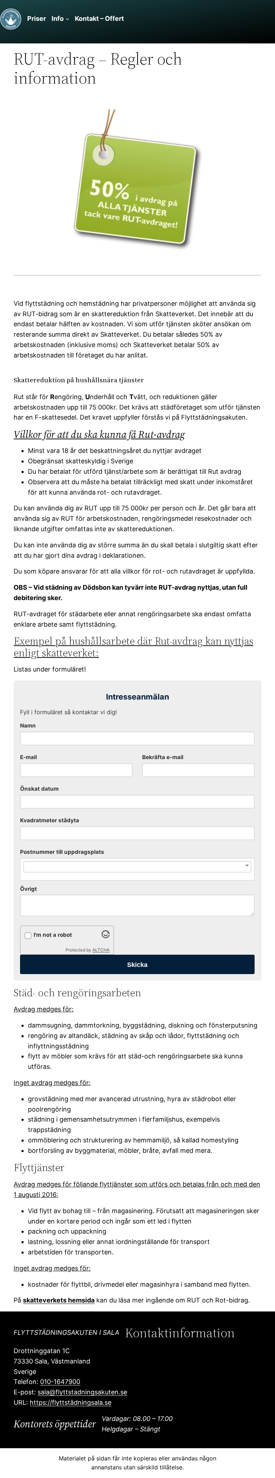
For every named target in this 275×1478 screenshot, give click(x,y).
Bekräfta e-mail (162, 757)
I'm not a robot (53, 934)
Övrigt (28, 888)
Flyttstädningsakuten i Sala (66, 1332)
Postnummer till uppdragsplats (62, 851)
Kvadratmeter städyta (49, 820)
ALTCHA (101, 950)
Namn (28, 725)
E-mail (28, 757)
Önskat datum (39, 788)
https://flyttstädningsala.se (70, 1402)
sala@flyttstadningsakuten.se (82, 1392)
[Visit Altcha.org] (106, 936)
